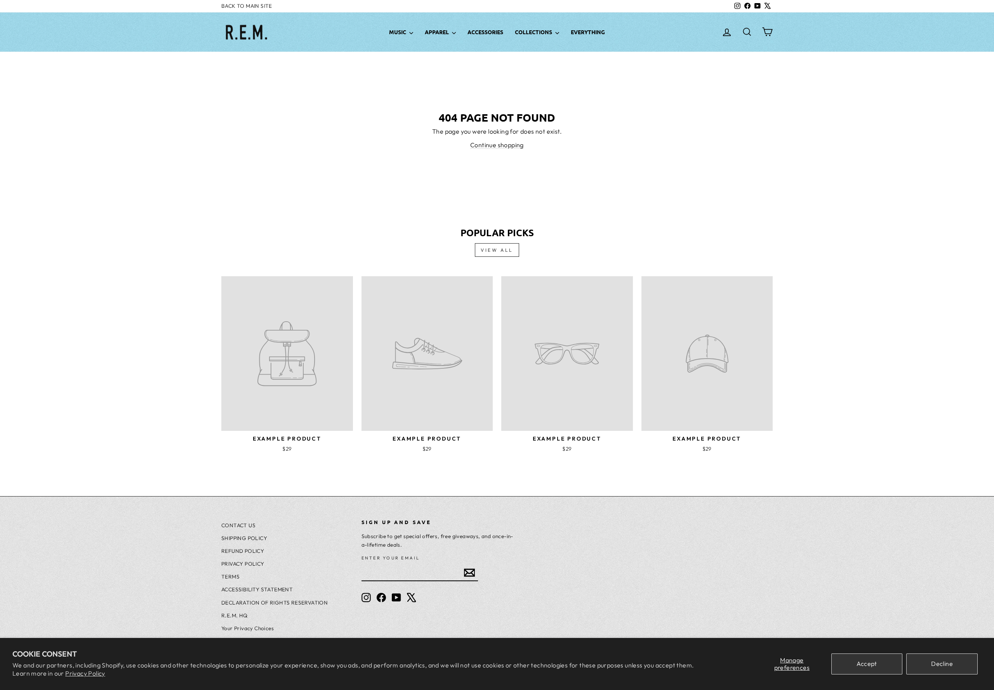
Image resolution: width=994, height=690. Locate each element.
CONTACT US (238, 525)
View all (497, 250)
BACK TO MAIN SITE (246, 5)
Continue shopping (497, 145)
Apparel (437, 31)
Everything (588, 31)
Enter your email (390, 558)
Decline (942, 663)
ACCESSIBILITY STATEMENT (257, 589)
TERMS (230, 576)
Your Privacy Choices (247, 628)
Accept (867, 663)
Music (398, 31)
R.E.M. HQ (234, 615)
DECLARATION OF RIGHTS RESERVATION (274, 602)
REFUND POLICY (242, 550)
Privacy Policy (85, 673)
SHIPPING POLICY (244, 538)
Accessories (485, 31)
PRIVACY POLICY (242, 563)
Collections (534, 31)
